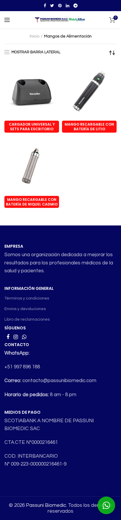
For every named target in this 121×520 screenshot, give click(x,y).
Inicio (34, 36)
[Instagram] (15, 337)
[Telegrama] (75, 5)
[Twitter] (52, 5)
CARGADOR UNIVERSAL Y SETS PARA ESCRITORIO (32, 126)
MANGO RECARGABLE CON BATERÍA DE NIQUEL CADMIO (32, 201)
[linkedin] (67, 5)
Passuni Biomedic (46, 505)
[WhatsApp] (24, 337)
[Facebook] (45, 5)
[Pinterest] (60, 5)
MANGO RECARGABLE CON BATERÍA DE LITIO (89, 126)
